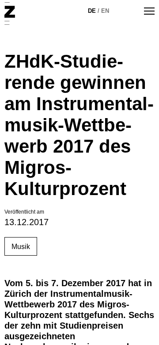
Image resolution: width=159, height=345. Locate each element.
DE (92, 11)
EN (105, 11)
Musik (20, 246)
